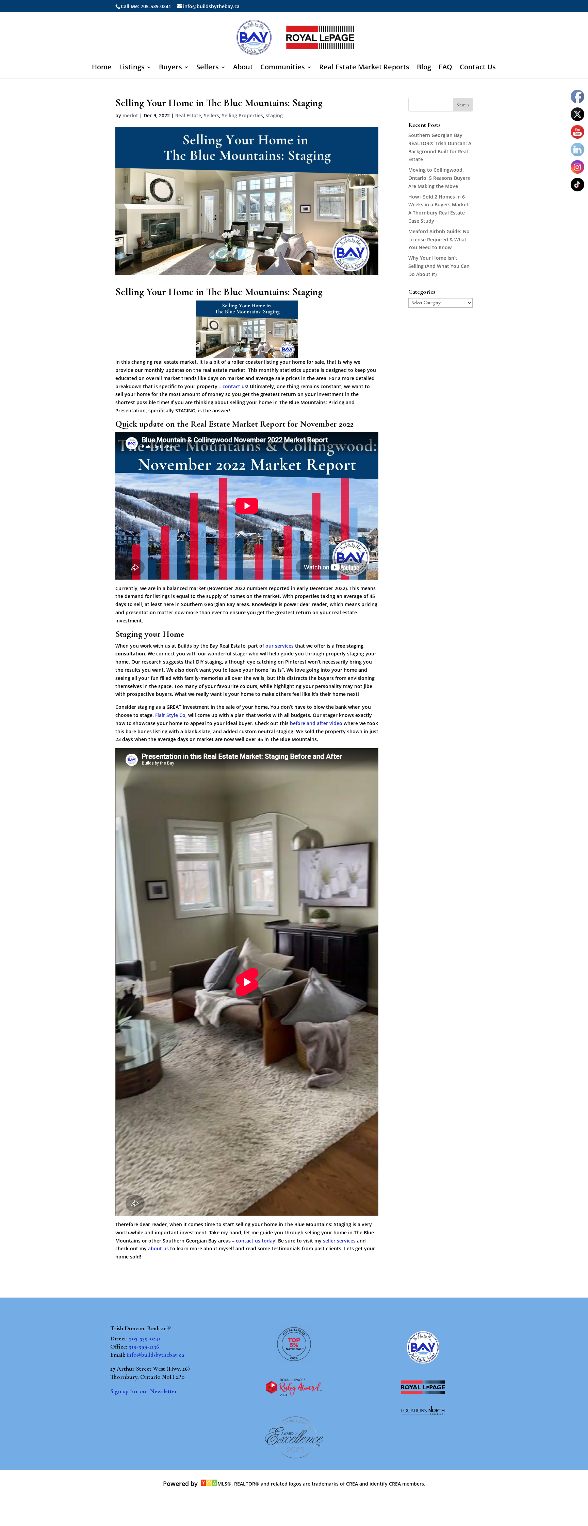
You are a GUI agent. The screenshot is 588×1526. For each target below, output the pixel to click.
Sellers (207, 68)
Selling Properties (242, 115)
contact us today (255, 1240)
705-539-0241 (144, 1338)
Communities (282, 68)
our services (279, 645)
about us (158, 1248)
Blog (424, 68)
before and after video (316, 723)
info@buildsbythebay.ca (155, 1354)
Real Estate (188, 115)
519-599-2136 (144, 1346)
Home (102, 68)
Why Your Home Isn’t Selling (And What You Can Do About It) (439, 266)
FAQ (445, 68)
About (243, 68)
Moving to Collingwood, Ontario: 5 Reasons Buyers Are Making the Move (439, 178)
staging (274, 115)
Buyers (170, 68)
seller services (339, 1240)
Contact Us (478, 68)
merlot (130, 115)
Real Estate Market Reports (364, 68)
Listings (132, 68)
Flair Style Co (170, 715)
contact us (235, 386)
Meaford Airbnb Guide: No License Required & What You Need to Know (439, 239)
